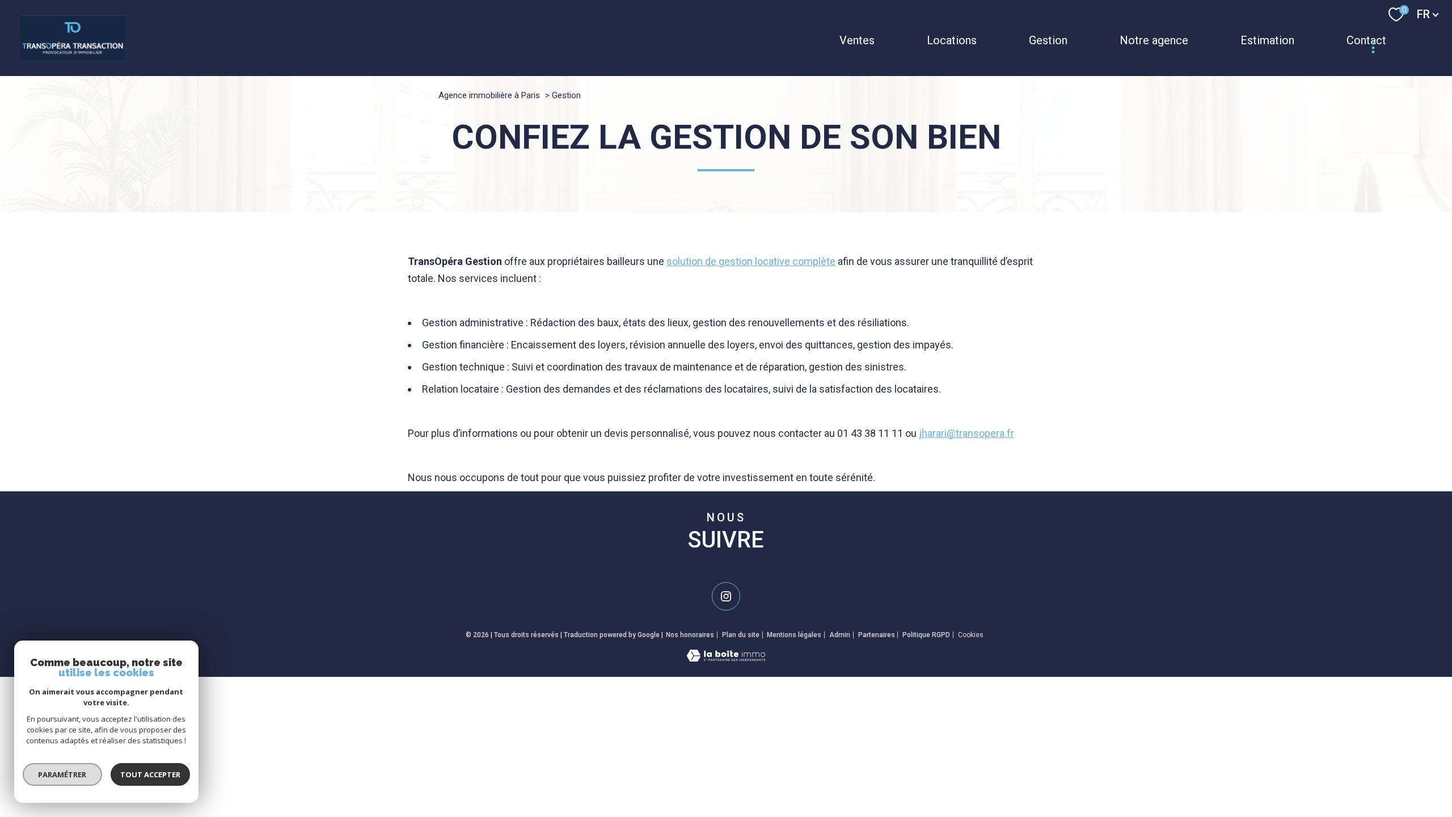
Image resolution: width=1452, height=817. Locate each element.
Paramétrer (63, 774)
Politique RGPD (926, 635)
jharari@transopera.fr (966, 433)
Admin (839, 635)
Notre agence (1154, 40)
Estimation (1267, 40)
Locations (952, 40)
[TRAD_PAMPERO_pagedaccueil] (72, 57)
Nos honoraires (690, 635)
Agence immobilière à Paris (489, 95)
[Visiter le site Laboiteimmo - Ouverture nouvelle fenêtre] (726, 658)
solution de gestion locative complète (750, 261)
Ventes (857, 40)
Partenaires (876, 635)
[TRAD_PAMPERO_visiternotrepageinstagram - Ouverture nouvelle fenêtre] (726, 596)
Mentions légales (794, 635)
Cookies (971, 635)
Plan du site (740, 635)
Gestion (1048, 40)
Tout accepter (150, 774)
